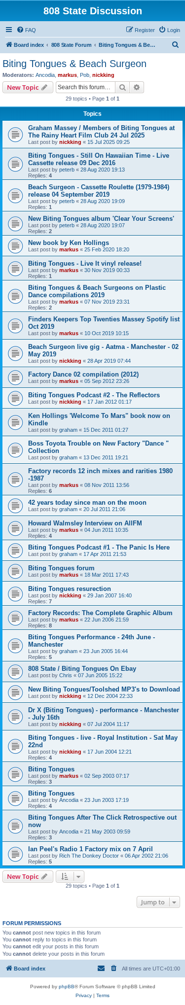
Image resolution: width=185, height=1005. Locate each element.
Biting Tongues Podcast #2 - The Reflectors (94, 395)
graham (68, 430)
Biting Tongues (51, 769)
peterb (66, 170)
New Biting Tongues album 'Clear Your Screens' (101, 218)
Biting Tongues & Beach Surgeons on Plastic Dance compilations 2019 (97, 291)
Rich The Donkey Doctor (89, 856)
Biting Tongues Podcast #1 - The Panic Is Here (99, 547)
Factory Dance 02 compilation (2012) (83, 374)
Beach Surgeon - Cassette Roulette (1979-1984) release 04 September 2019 (98, 190)
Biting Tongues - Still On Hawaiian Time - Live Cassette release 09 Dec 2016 (98, 159)
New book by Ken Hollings (68, 242)
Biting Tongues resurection (69, 588)
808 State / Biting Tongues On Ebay (82, 668)
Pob (84, 75)
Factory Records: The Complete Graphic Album (100, 613)
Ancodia (45, 75)
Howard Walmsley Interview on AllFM (85, 523)
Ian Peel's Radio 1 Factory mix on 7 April (90, 849)
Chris (65, 675)
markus (67, 75)
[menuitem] (26, 30)
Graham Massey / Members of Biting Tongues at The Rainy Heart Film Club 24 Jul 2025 (101, 131)
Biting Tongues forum (61, 568)
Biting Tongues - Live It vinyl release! (85, 263)
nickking (103, 75)
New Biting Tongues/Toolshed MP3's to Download (104, 689)
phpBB (66, 986)
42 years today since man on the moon (87, 502)
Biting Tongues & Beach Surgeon (74, 63)
